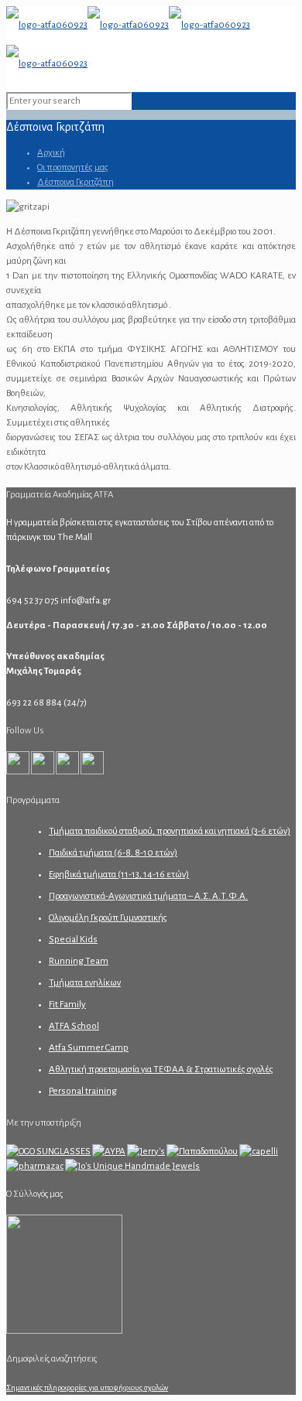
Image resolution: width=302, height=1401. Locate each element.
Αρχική (51, 153)
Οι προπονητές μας (72, 167)
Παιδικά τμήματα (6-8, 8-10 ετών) (113, 853)
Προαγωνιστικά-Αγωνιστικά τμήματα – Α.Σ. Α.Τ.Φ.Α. (148, 896)
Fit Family (67, 1004)
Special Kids (73, 940)
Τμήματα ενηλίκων (85, 983)
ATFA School (74, 1026)
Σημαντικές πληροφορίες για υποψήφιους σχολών (87, 1387)
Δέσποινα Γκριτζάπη (75, 182)
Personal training (83, 1091)
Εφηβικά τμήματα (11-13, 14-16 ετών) (119, 875)
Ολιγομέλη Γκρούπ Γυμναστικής (108, 918)
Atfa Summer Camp (89, 1048)
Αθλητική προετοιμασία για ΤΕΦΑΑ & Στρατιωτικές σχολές (161, 1069)
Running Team (78, 961)
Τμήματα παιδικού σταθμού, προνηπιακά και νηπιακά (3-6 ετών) (169, 831)
